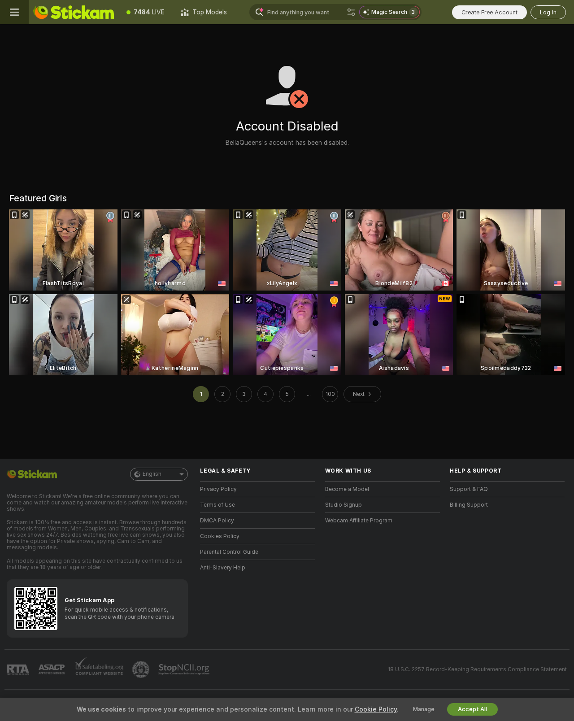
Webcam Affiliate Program (358, 520)
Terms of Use (217, 505)
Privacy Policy (218, 489)
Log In (548, 12)
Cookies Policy (219, 536)
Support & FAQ (469, 489)
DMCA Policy (217, 520)
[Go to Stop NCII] (184, 669)
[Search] (351, 12)
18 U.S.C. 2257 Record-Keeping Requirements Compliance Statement (477, 669)
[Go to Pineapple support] (141, 669)
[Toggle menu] (14, 12)
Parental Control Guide (229, 552)
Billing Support (469, 505)
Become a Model (347, 489)
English (152, 474)
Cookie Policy (376, 709)
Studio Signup (343, 505)
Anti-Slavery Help (222, 568)
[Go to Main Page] (73, 12)
